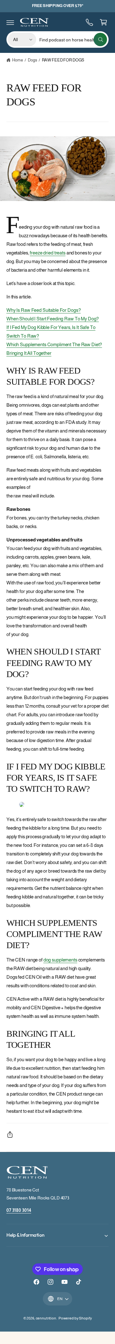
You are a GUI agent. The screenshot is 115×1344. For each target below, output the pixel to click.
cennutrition (46, 1318)
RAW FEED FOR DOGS (63, 60)
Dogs (32, 60)
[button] (10, 22)
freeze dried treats (47, 252)
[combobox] (73, 39)
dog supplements (60, 959)
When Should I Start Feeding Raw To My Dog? (52, 318)
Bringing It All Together (28, 353)
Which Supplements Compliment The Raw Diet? (54, 344)
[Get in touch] (89, 22)
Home (17, 60)
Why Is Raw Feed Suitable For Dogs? (43, 310)
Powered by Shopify (75, 1318)
